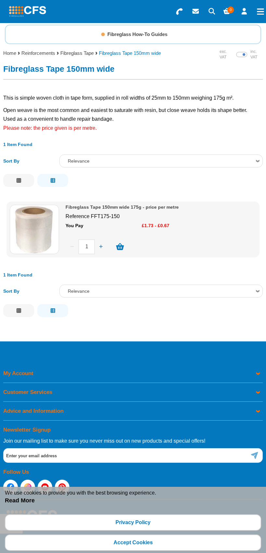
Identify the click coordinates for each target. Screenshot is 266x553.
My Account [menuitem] (18, 373)
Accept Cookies (133, 542)
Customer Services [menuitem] (27, 392)
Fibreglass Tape (77, 53)
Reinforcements (38, 53)
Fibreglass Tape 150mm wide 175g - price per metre (122, 207)
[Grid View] (18, 180)
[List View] (52, 180)
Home (9, 53)
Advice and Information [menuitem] (33, 411)
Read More (20, 500)
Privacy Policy (133, 522)
